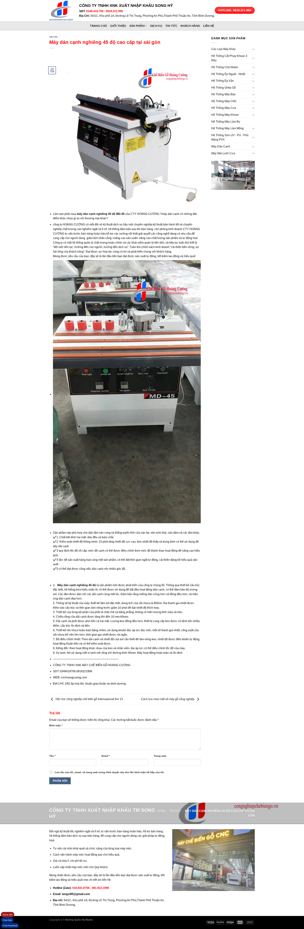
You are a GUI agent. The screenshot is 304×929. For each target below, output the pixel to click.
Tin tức (171, 25)
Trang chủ (98, 25)
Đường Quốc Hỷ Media (79, 919)
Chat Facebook (10, 925)
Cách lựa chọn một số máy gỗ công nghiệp (168, 699)
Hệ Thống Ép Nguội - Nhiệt (228, 74)
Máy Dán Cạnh (220, 146)
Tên (52, 755)
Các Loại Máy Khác (223, 49)
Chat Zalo (7, 920)
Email (106, 755)
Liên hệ (208, 25)
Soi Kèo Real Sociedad (122, 919)
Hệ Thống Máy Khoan (225, 114)
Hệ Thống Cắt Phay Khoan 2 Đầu (229, 58)
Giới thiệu (118, 25)
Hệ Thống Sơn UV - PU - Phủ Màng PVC (229, 137)
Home (161, 810)
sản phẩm (137, 25)
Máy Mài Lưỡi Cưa (223, 153)
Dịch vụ (156, 25)
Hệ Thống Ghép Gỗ (223, 87)
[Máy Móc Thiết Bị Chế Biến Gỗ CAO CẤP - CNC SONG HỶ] (61, 10)
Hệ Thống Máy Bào (223, 94)
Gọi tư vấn (7, 915)
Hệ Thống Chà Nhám (224, 67)
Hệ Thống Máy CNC (224, 101)
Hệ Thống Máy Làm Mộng (227, 128)
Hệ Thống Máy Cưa (223, 107)
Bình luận (55, 725)
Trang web (160, 755)
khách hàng (190, 25)
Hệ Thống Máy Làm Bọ (225, 121)
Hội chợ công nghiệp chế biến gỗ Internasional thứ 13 (89, 699)
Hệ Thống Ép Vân (222, 80)
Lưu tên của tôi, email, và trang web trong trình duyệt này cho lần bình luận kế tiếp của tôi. (109, 772)
